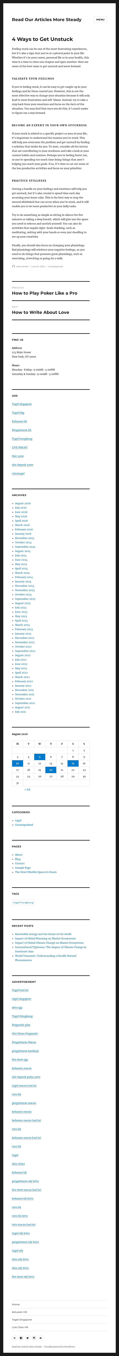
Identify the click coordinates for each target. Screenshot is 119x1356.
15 (73, 763)
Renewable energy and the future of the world (43, 934)
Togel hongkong (22, 438)
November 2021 (24, 694)
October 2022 (23, 646)
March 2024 (22, 572)
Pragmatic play (21, 1024)
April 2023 (21, 620)
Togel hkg (18, 412)
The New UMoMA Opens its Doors (36, 872)
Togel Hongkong (22, 1016)
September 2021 (25, 703)
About (18, 854)
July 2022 (20, 659)
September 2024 (25, 546)
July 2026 (21, 507)
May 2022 (21, 668)
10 (17, 763)
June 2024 (21, 559)
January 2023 (23, 633)
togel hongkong (23, 902)
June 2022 (21, 664)
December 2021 (24, 690)
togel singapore (21, 998)
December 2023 (24, 585)
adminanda (22, 266)
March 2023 (22, 624)
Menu (100, 19)
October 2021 (23, 698)
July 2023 (20, 607)
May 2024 (21, 564)
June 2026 (21, 512)
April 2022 (21, 672)
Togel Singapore (22, 1319)
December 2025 (24, 538)
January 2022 (23, 685)
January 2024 (23, 581)
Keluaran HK (19, 1312)
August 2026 (23, 503)
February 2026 (24, 529)
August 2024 (23, 551)
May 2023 (21, 616)
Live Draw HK (20, 1327)
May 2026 (21, 516)
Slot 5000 (18, 456)
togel (18, 820)
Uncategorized (55, 266)
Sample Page (23, 867)
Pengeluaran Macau (24, 1042)
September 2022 (25, 650)
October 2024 (23, 542)
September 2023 (25, 598)
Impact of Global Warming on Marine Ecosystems (45, 938)
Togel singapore (22, 403)
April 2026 (21, 520)
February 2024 (24, 577)
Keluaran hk (19, 421)
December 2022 (24, 637)
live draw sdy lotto (23, 1276)
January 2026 (23, 533)
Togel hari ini (20, 990)
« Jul (27, 789)
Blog (18, 859)
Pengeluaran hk (21, 430)
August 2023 (22, 603)
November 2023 (25, 590)
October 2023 (23, 594)
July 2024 (20, 555)
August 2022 (23, 655)
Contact (20, 863)
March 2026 (22, 525)
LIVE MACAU (20, 447)
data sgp (17, 1007)
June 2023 (21, 611)
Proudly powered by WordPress (59, 1346)
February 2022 (24, 681)
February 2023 (24, 629)
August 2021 (22, 707)
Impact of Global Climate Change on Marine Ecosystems (49, 942)
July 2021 (20, 711)
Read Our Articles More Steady (47, 19)
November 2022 (25, 642)
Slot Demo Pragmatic (25, 1033)
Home (16, 1304)
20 (51, 769)
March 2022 (22, 677)
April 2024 (21, 568)
